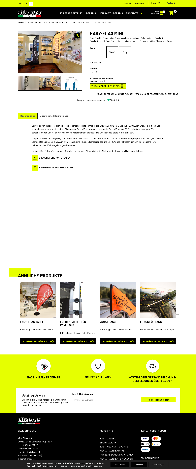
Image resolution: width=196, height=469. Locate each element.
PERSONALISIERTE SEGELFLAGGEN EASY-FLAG (73, 22)
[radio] (112, 52)
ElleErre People (71, 13)
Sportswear (108, 442)
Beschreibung (27, 115)
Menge (93, 68)
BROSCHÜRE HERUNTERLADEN (54, 157)
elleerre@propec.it (27, 458)
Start (20, 22)
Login (154, 3)
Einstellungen (158, 464)
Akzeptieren (120, 464)
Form (92, 48)
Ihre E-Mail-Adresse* (83, 394)
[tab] (28, 116)
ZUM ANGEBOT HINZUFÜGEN (105, 86)
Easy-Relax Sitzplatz (114, 446)
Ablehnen (139, 464)
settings (97, 466)
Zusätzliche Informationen (54, 115)
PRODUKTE (132, 13)
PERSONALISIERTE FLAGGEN (38, 22)
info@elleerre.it (33, 451)
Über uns (90, 13)
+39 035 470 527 (30, 445)
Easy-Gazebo (108, 438)
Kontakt (128, 3)
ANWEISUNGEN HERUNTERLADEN (56, 167)
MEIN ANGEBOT (155, 12)
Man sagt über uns (111, 13)
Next (176, 313)
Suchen (170, 3)
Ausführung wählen (34, 341)
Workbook (139, 3)
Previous (20, 313)
